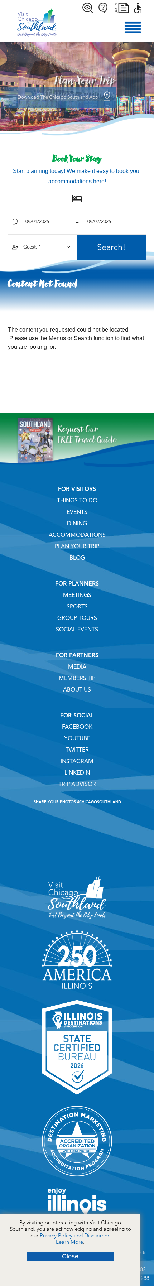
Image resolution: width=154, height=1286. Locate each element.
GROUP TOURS (77, 618)
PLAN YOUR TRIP (77, 546)
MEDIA (77, 666)
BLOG (77, 558)
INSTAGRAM (77, 761)
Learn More (69, 1242)
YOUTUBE (77, 738)
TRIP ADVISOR (77, 784)
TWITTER (77, 749)
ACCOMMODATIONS (77, 535)
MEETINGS (77, 595)
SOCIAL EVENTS (77, 629)
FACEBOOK (77, 727)
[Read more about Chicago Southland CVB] (77, 922)
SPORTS (77, 606)
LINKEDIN (77, 772)
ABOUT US (77, 689)
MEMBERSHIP (77, 678)
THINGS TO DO (77, 500)
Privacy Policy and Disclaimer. (75, 1235)
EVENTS (77, 512)
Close (70, 1256)
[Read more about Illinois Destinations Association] (77, 1097)
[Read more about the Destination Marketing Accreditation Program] (77, 1179)
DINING (77, 523)
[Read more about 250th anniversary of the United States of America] (77, 991)
